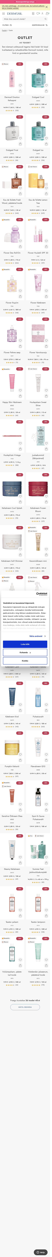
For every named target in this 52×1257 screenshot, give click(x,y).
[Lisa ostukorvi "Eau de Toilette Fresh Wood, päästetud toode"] (20, 193)
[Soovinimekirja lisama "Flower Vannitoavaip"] (46, 340)
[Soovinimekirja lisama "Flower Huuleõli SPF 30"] (46, 241)
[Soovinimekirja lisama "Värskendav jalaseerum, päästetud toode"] (46, 959)
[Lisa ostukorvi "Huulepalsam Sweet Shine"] (46, 395)
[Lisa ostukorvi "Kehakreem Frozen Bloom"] (46, 501)
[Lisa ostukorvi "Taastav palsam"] (20, 915)
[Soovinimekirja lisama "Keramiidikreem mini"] (46, 549)
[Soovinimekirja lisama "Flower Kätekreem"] (46, 290)
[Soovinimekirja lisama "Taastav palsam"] (20, 910)
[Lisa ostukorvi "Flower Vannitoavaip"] (46, 346)
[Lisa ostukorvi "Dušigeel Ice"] (46, 143)
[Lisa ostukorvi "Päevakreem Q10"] (46, 760)
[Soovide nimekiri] (38, 13)
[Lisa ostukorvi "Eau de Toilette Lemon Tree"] (46, 193)
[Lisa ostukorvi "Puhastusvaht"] (46, 710)
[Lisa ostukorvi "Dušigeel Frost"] (20, 143)
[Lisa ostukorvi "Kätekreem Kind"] (20, 710)
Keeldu (25, 661)
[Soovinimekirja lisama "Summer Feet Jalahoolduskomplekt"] (46, 857)
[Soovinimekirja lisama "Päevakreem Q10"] (46, 754)
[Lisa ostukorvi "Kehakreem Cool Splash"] (20, 501)
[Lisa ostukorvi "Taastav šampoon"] (46, 915)
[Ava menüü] (3, 13)
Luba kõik (25, 644)
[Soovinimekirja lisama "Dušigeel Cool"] (46, 85)
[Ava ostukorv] (47, 13)
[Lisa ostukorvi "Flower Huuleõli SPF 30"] (46, 246)
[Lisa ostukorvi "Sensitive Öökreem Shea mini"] (20, 809)
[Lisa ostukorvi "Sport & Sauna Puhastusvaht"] (46, 809)
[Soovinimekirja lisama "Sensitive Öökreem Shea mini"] (20, 804)
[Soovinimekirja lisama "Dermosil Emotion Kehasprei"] (20, 85)
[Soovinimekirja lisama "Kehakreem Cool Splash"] (20, 496)
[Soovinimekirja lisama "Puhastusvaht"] (46, 704)
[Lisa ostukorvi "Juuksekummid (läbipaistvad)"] (46, 448)
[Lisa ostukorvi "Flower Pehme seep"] (20, 346)
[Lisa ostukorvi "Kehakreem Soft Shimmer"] (20, 554)
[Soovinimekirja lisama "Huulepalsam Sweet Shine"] (46, 390)
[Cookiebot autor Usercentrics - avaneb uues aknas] (36, 594)
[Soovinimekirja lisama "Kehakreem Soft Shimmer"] (20, 549)
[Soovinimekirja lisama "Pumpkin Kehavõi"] (20, 754)
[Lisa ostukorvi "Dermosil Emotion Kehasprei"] (20, 90)
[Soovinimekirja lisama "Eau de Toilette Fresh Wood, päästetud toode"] (20, 188)
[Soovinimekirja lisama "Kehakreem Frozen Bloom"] (46, 496)
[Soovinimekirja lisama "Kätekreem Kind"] (20, 704)
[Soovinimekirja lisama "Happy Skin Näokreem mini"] (20, 390)
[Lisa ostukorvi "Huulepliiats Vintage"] (20, 448)
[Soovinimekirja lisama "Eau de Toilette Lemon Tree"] (46, 188)
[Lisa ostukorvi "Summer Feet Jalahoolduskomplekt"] (46, 862)
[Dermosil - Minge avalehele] (14, 13)
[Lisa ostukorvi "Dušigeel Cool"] (46, 90)
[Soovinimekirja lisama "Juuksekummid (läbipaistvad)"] (46, 443)
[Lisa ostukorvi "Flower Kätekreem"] (46, 296)
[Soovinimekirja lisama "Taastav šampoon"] (46, 910)
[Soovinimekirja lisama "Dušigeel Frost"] (20, 138)
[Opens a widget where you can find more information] (41, 1252)
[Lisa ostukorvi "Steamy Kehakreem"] (20, 862)
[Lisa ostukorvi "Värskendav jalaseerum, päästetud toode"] (46, 965)
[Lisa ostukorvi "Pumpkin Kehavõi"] (20, 760)
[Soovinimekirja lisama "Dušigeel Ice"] (46, 138)
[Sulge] (47, 7)
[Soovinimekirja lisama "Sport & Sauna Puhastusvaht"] (46, 804)
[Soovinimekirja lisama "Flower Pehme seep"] (20, 340)
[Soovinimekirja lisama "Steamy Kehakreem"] (20, 857)
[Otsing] (45, 19)
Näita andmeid (36, 636)
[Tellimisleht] (33, 13)
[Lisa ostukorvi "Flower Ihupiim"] (20, 296)
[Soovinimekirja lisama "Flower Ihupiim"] (20, 290)
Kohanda (24, 652)
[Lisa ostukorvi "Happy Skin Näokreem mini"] (20, 395)
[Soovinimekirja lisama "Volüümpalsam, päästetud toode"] (20, 959)
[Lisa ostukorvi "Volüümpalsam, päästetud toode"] (20, 965)
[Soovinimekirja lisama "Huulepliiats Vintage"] (20, 443)
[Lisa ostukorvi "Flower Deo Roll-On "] (20, 246)
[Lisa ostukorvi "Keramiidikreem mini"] (46, 554)
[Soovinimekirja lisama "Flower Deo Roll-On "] (20, 241)
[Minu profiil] (42, 13)
